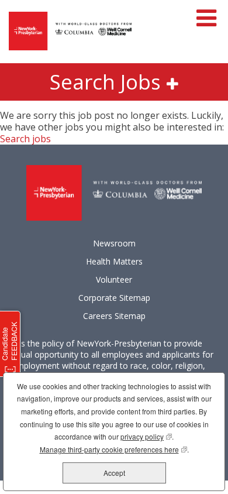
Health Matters (114, 262)
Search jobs (25, 138)
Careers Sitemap (114, 316)
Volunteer (114, 280)
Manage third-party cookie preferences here (113, 449)
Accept (114, 473)
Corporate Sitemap (114, 298)
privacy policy (146, 436)
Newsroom (114, 243)
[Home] (70, 32)
